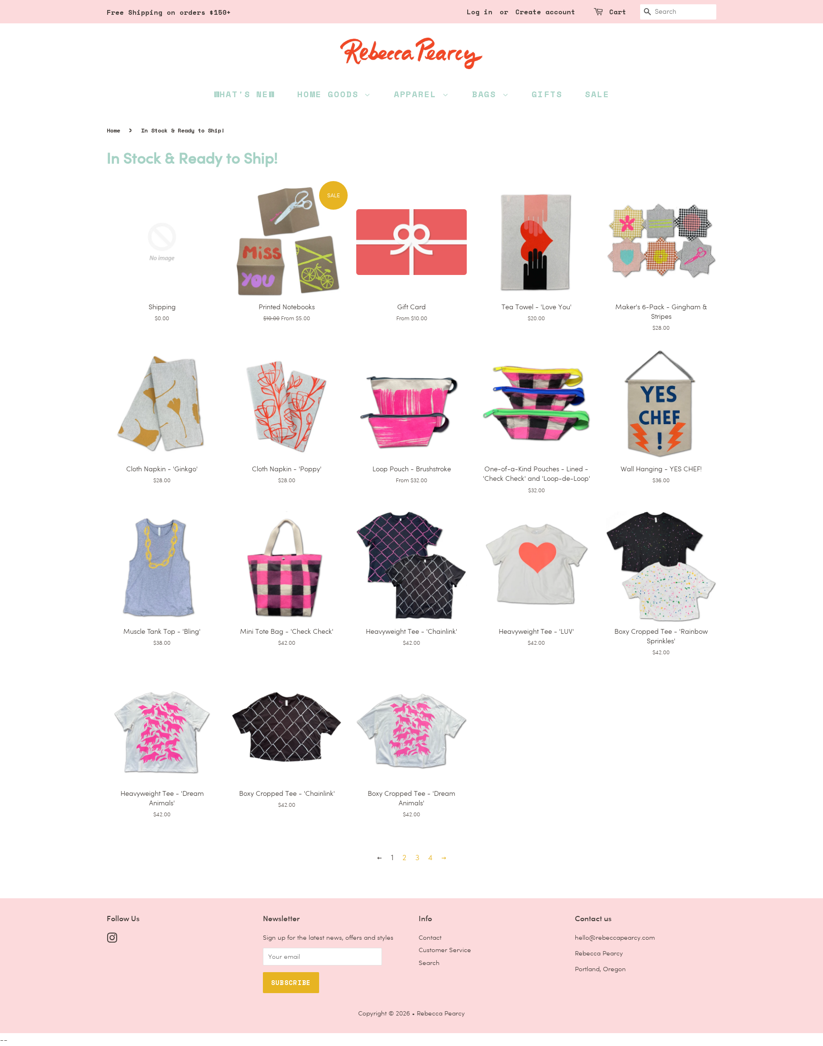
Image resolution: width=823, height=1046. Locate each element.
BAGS (487, 94)
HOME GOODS (330, 94)
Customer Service (445, 950)
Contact (430, 937)
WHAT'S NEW (244, 94)
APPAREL (418, 94)
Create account (545, 12)
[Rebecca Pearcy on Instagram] (112, 940)
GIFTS (547, 94)
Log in (479, 12)
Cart (617, 12)
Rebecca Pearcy (441, 1013)
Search (429, 962)
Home (113, 130)
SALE (597, 94)
